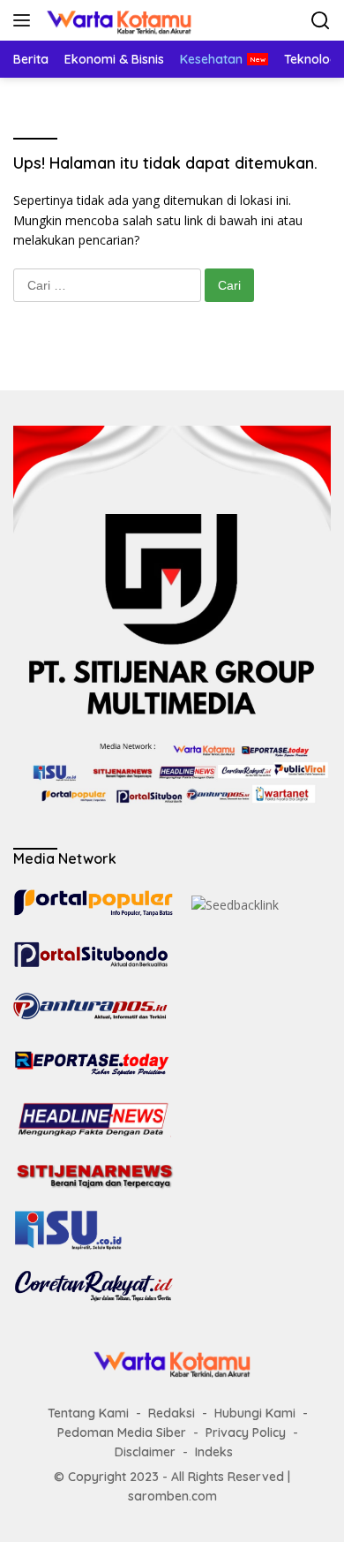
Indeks (214, 1452)
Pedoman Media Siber (121, 1432)
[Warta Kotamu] (116, 20)
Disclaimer (145, 1452)
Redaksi (171, 1413)
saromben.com (172, 1496)
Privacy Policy (246, 1432)
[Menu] (25, 20)
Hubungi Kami (254, 1413)
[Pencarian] (320, 20)
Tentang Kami (88, 1413)
